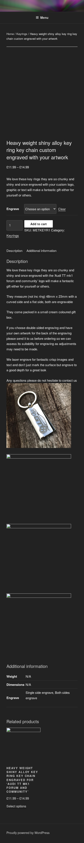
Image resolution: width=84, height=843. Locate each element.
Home (10, 34)
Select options (16, 806)
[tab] (14, 250)
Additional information (41, 250)
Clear (62, 209)
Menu (44, 17)
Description (14, 250)
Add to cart (38, 224)
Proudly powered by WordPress (28, 832)
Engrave (12, 208)
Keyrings (21, 34)
